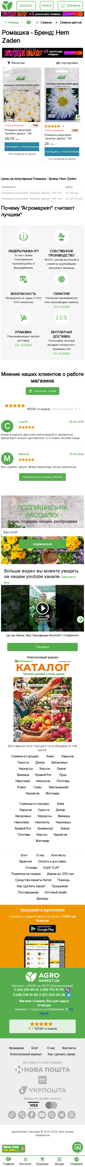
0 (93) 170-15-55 (52, 990)
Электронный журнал (26, 1054)
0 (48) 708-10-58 (25, 995)
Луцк (63, 775)
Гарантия (25, 861)
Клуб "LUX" (52, 868)
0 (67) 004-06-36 (52, 995)
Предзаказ (60, 886)
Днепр (40, 762)
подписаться (42, 544)
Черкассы (26, 769)
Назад (13, 22)
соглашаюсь (19, 551)
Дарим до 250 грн (60, 874)
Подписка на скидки (26, 874)
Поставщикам (28, 892)
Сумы (38, 787)
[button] (80, 619)
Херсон (44, 769)
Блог (24, 855)
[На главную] (7, 5)
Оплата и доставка (52, 861)
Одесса (23, 762)
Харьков (67, 756)
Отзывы (32, 868)
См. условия (61, 306)
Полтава (63, 781)
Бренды (42, 898)
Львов (61, 769)
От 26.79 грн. (74, 198)
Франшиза (16, 1048)
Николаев (23, 781)
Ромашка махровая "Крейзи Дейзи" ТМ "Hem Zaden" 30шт (58, 136)
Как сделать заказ (61, 1054)
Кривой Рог (43, 775)
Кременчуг (46, 828)
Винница (23, 775)
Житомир (52, 793)
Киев (50, 756)
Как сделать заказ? (31, 886)
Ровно (21, 787)
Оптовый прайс (56, 892)
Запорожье (59, 762)
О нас (40, 855)
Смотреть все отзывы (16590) (42, 477)
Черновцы (63, 822)
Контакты (59, 855)
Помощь (63, 880)
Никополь (43, 781)
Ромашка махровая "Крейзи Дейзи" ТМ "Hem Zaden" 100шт (18, 131)
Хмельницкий (58, 787)
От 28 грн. (72, 193)
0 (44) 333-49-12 (26, 990)
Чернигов (32, 793)
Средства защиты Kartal (33, 880)
